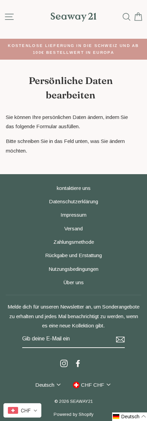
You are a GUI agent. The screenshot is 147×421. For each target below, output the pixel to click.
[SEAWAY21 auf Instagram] (64, 363)
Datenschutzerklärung (73, 201)
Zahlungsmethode (73, 242)
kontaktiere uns (74, 188)
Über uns (74, 282)
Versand (73, 228)
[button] (129, 416)
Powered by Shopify (73, 414)
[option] (73, 49)
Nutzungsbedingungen (73, 269)
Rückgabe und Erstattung (73, 255)
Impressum (73, 215)
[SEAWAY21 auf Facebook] (78, 363)
